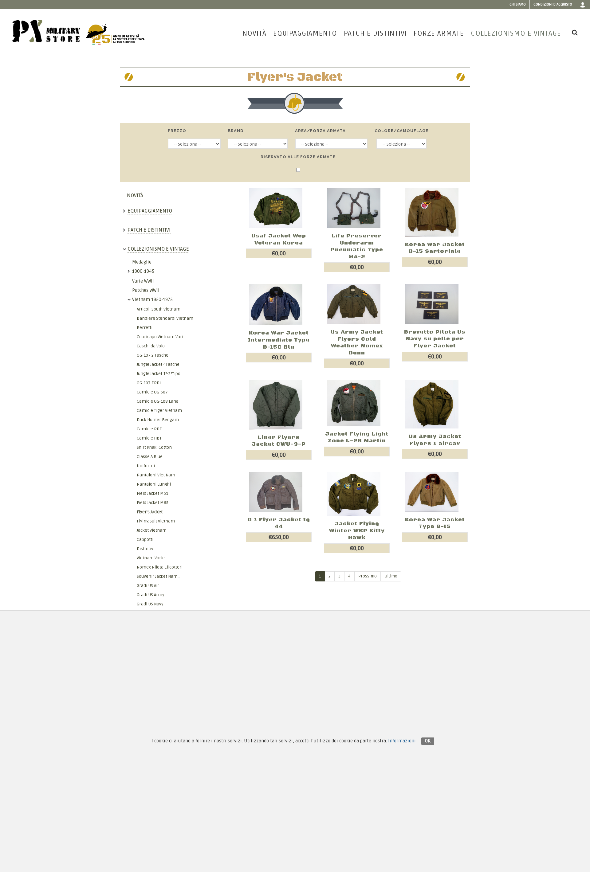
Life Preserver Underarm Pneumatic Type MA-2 (357, 246)
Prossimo (367, 576)
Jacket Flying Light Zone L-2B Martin (356, 437)
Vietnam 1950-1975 (152, 299)
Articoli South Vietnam (158, 309)
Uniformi (146, 465)
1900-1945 (143, 271)
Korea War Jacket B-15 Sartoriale (435, 248)
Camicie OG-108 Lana (158, 401)
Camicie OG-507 (152, 392)
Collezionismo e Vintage (158, 249)
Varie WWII (143, 281)
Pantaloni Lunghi (154, 484)
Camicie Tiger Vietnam (159, 410)
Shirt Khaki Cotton (154, 447)
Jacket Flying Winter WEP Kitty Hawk (357, 530)
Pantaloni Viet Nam (156, 475)
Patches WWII (145, 290)
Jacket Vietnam (152, 530)
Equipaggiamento (150, 211)
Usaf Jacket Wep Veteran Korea (278, 239)
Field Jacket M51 (152, 493)
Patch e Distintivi (149, 230)
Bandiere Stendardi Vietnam (165, 318)
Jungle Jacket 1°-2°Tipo (158, 373)
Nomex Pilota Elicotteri (160, 567)
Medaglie (141, 262)
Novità (135, 195)
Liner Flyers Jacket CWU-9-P (279, 441)
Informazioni (402, 741)
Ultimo (390, 576)
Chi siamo (517, 4)
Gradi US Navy (150, 604)
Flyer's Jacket (150, 511)
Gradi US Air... (149, 585)
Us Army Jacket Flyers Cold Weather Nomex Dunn (357, 342)
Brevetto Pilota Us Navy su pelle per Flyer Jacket (435, 339)
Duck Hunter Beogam (158, 419)
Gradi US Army (150, 594)
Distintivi (146, 548)
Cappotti (145, 539)
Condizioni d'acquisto (552, 4)
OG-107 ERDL (149, 382)
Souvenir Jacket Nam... (158, 576)
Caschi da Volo (151, 346)
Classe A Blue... (151, 456)
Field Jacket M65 (152, 502)
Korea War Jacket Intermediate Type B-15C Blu (279, 340)
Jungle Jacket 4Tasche (158, 364)
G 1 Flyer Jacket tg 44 (279, 523)
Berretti (144, 327)
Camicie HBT (149, 438)
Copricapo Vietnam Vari (160, 336)
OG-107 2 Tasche (152, 355)
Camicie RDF (149, 429)
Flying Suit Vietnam (156, 521)
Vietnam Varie (151, 558)
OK (428, 741)
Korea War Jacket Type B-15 (435, 523)
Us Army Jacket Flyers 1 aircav (435, 440)
